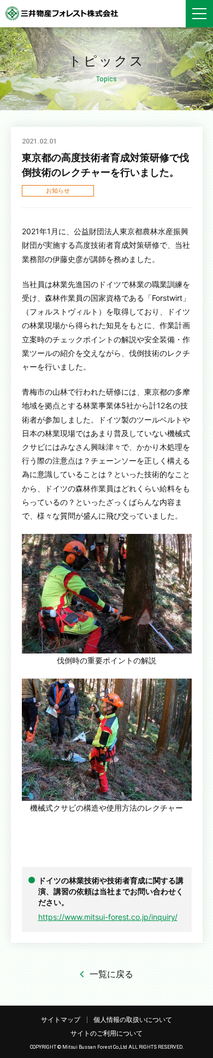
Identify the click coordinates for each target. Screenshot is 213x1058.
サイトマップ (60, 1019)
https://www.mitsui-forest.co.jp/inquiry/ (107, 917)
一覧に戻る (111, 974)
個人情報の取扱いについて (132, 1019)
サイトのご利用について (106, 1033)
